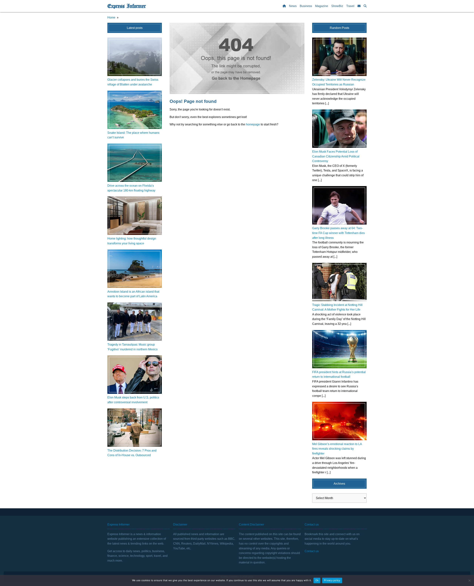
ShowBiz (337, 6)
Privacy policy (332, 580)
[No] (469, 580)
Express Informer (126, 6)
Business (306, 6)
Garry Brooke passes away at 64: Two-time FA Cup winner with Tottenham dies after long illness (338, 233)
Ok (317, 580)
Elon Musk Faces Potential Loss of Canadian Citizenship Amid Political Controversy (335, 156)
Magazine (321, 6)
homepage (253, 124)
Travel (350, 6)
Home (111, 17)
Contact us (312, 551)
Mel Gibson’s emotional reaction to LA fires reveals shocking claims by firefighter (337, 448)
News (293, 6)
